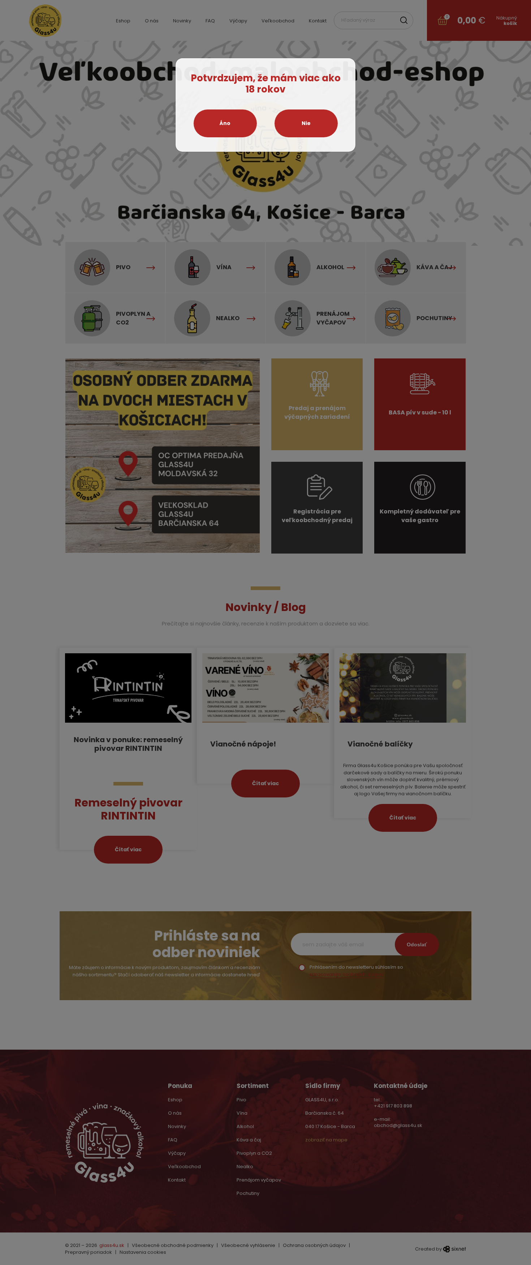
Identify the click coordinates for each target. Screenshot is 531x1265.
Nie (306, 123)
